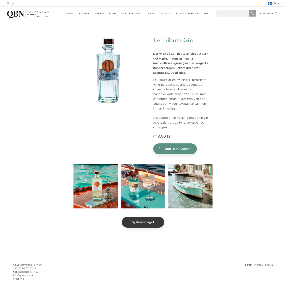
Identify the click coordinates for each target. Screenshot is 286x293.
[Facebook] (8, 3)
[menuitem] (71, 13)
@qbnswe (18, 278)
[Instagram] (13, 3)
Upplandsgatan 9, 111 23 (25, 271)
